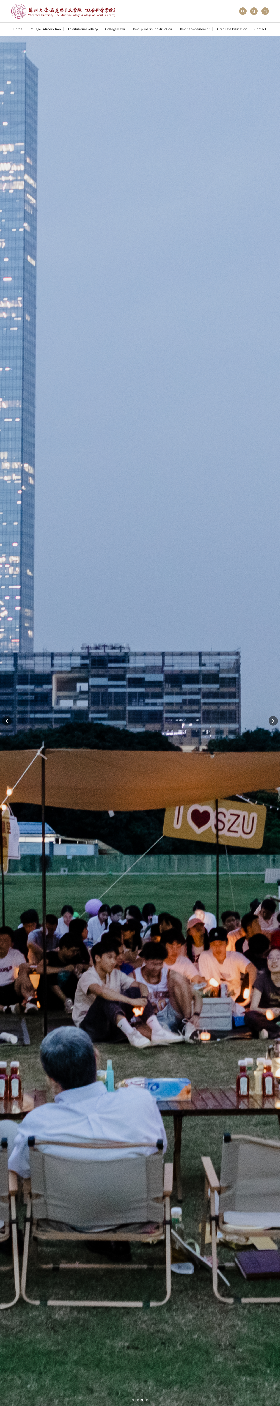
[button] (133, 1400)
